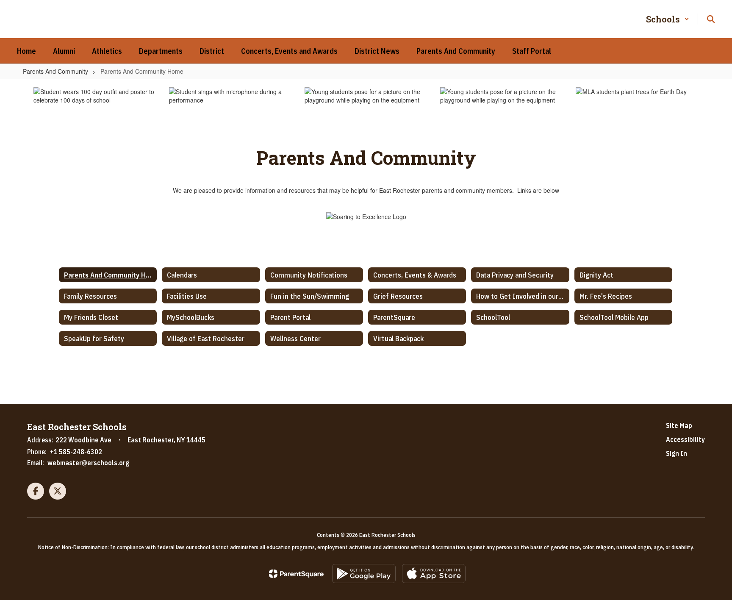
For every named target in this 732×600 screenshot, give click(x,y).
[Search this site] (711, 19)
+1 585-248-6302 (76, 451)
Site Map (679, 425)
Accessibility (685, 439)
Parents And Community (55, 71)
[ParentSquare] (296, 573)
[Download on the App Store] (434, 573)
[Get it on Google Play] (364, 573)
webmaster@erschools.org (88, 462)
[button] (667, 19)
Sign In (676, 453)
